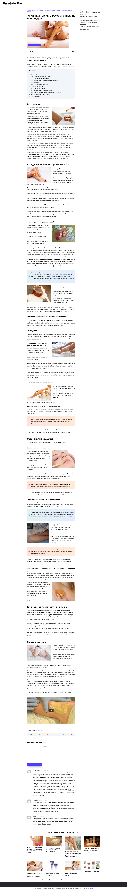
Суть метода (34, 74)
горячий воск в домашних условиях (57, 273)
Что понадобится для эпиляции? (41, 78)
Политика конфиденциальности (50, 880)
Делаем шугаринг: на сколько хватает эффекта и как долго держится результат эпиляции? (34, 875)
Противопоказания (35, 96)
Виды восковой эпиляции (34, 45)
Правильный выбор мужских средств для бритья (71, 873)
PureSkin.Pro (12, 3)
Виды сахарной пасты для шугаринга (91, 872)
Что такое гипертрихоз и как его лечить (89, 20)
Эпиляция (84, 3)
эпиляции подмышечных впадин (41, 582)
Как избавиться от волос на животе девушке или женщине (88, 17)
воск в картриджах (54, 136)
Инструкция (36, 82)
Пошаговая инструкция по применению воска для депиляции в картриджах (91, 850)
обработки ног (51, 131)
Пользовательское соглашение (69, 880)
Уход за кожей (67, 3)
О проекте (30, 880)
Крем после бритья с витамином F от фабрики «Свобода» (53, 873)
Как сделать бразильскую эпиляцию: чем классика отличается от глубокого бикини (34, 850)
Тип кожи (58, 3)
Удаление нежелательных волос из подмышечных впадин (47, 92)
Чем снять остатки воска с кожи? (41, 84)
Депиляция (75, 3)
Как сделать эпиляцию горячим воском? (41, 76)
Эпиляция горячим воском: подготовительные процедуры (47, 80)
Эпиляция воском (60, 10)
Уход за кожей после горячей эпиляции (40, 94)
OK (91, 888)
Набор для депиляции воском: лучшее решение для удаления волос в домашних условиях (89, 27)
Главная (29, 10)
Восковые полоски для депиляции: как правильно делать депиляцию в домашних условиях (73, 854)
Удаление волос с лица (39, 88)
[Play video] (51, 710)
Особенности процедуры (37, 86)
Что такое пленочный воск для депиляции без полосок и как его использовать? (54, 850)
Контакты (37, 880)
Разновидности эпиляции (49, 10)
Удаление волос (34, 10)
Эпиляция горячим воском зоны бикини (43, 90)
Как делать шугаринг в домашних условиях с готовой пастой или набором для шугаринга (90, 12)
